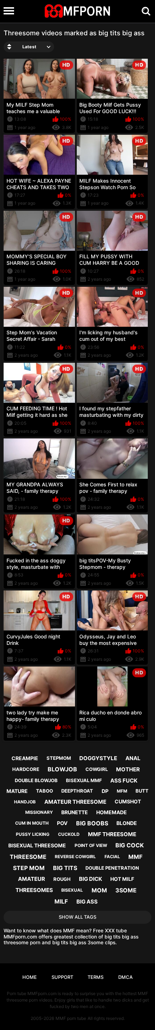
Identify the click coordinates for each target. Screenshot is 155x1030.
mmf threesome (112, 834)
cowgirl (96, 769)
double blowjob (36, 780)
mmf (135, 856)
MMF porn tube (71, 1018)
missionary (39, 812)
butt (142, 791)
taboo (44, 791)
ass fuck (123, 780)
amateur (31, 878)
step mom (29, 867)
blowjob (62, 769)
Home (29, 977)
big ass (87, 901)
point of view (91, 845)
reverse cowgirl (75, 856)
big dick (90, 878)
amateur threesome (75, 801)
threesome (28, 856)
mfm (122, 791)
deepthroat (77, 791)
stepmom (58, 758)
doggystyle (98, 758)
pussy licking (32, 834)
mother (128, 769)
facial (112, 856)
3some (126, 890)
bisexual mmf (84, 780)
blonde (126, 823)
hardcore (25, 769)
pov (62, 823)
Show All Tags (77, 917)
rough (62, 879)
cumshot (128, 801)
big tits (65, 867)
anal (133, 758)
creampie (25, 758)
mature (17, 791)
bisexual (72, 890)
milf (61, 901)
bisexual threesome (37, 845)
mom (99, 890)
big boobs (92, 823)
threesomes (34, 890)
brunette (74, 812)
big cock (129, 845)
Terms (95, 977)
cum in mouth (32, 823)
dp (105, 791)
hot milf (122, 879)
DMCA (125, 977)
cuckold (69, 834)
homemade (111, 812)
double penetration (112, 868)
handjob (25, 801)
